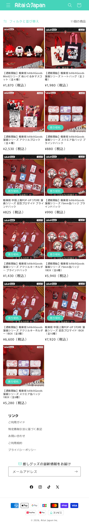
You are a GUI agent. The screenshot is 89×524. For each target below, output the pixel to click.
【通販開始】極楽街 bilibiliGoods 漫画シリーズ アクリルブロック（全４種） (23, 140)
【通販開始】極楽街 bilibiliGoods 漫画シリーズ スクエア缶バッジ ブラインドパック (65, 140)
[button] (8, 5)
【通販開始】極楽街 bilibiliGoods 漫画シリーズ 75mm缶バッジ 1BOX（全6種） (64, 267)
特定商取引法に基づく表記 (25, 429)
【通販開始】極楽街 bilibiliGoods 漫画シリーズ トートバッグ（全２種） (65, 76)
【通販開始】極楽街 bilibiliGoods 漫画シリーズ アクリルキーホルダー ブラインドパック (23, 267)
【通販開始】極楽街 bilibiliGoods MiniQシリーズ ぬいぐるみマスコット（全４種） (23, 76)
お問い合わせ (16, 436)
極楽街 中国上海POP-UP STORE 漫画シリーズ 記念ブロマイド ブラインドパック (23, 203)
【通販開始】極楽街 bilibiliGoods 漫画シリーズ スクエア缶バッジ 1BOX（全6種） (23, 394)
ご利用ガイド (16, 422)
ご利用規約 (15, 443)
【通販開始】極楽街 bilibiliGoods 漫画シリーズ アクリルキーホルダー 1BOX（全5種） (23, 330)
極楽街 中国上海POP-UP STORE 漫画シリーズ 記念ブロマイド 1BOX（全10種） (65, 330)
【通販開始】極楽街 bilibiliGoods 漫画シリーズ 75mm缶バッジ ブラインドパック (65, 203)
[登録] (76, 471)
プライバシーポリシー (22, 450)
